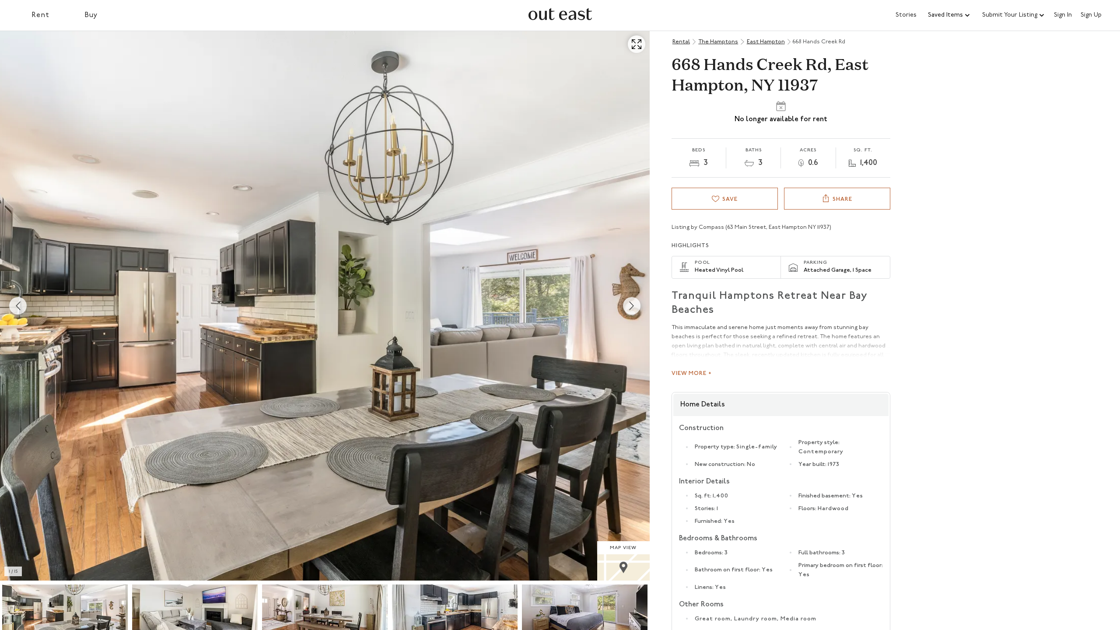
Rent (40, 15)
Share (842, 199)
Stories (906, 15)
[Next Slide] (631, 306)
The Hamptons (718, 42)
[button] (949, 15)
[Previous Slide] (18, 306)
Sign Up (1091, 15)
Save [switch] (730, 199)
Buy (91, 15)
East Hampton (766, 42)
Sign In (1063, 15)
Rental (681, 42)
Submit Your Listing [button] (1009, 15)
